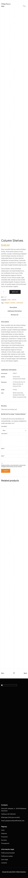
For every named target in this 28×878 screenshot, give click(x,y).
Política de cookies (7, 856)
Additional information (15, 311)
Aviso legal (4, 860)
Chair (9, 300)
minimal (12, 303)
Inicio (3, 830)
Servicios (4, 840)
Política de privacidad (8, 853)
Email (2, 456)
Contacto (4, 863)
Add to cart (15, 292)
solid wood (19, 303)
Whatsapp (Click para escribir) (10, 817)
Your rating (4, 426)
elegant (7, 303)
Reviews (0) (14, 315)
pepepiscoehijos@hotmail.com (14, 821)
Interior (14, 300)
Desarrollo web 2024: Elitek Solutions (14, 872)
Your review (4, 433)
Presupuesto (5, 843)
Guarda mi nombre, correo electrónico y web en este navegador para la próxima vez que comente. (13, 466)
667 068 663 (11, 814)
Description (13, 307)
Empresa (4, 834)
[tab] (14, 308)
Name (3, 448)
